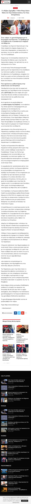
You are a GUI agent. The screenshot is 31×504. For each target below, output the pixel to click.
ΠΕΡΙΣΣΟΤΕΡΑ (16, 502)
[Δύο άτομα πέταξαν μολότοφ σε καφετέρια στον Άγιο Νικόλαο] (4, 381)
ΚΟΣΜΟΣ (15, 8)
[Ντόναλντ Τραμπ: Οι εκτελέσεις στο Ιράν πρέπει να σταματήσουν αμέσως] (22, 348)
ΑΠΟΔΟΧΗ (24, 500)
